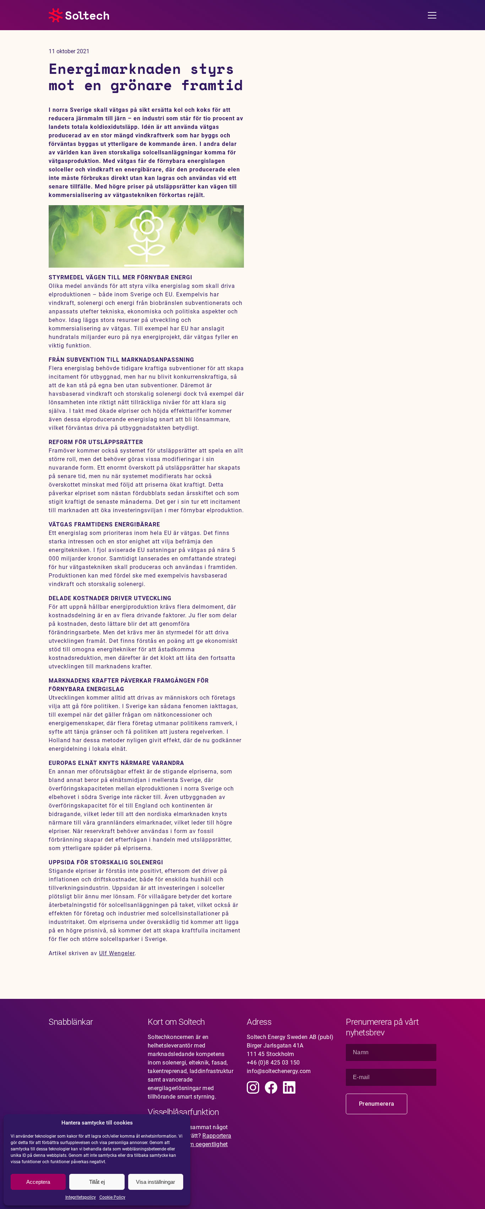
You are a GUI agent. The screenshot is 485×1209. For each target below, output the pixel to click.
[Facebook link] (271, 1087)
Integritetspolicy (80, 1197)
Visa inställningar (155, 1182)
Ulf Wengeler (117, 953)
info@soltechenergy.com (279, 1071)
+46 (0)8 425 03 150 (273, 1062)
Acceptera (38, 1182)
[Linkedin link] (289, 1087)
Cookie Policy (112, 1197)
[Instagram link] (253, 1087)
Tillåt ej (97, 1182)
